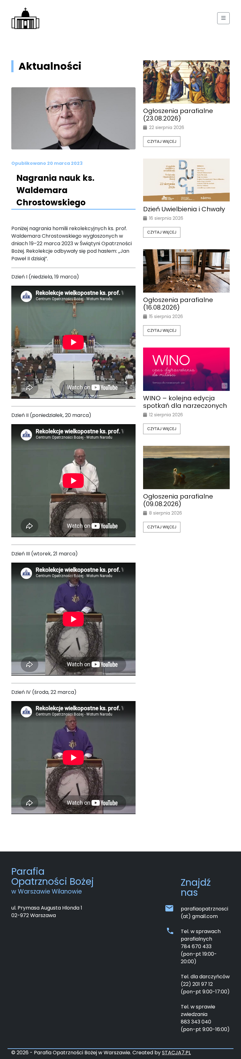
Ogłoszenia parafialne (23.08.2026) (178, 114)
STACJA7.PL (176, 1052)
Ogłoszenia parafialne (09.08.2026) (178, 500)
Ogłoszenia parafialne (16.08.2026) (178, 303)
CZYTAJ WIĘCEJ (161, 141)
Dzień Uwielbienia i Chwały (184, 209)
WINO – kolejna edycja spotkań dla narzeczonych (185, 401)
